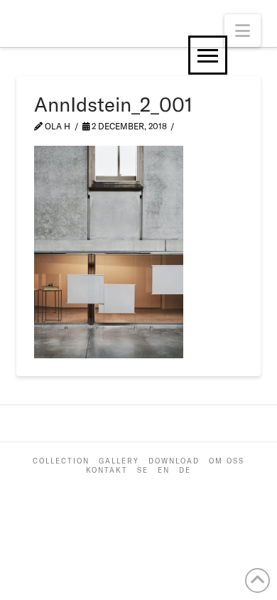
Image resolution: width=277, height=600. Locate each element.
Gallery (119, 461)
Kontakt (107, 470)
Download (174, 461)
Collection (61, 461)
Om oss (226, 461)
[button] (242, 30)
